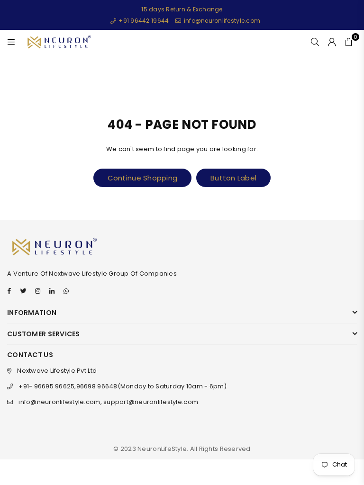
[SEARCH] (315, 42)
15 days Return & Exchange (182, 9)
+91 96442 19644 (143, 21)
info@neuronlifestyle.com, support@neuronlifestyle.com (108, 401)
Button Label (233, 178)
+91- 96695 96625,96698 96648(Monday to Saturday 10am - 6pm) (122, 386)
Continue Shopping (142, 178)
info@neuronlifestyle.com (221, 21)
